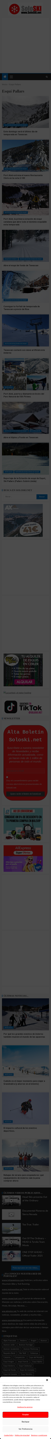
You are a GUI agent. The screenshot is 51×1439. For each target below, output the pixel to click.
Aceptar (25, 1415)
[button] (47, 1380)
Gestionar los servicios (25, 1407)
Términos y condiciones (39, 1435)
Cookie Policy (8, 1435)
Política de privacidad (22, 1435)
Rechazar (25, 1422)
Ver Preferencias (26, 1429)
